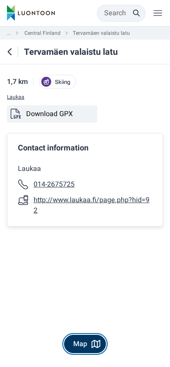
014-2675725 (54, 184)
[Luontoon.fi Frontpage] (31, 13)
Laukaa (15, 97)
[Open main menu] (157, 13)
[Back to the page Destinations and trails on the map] (9, 51)
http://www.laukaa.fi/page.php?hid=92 (92, 205)
